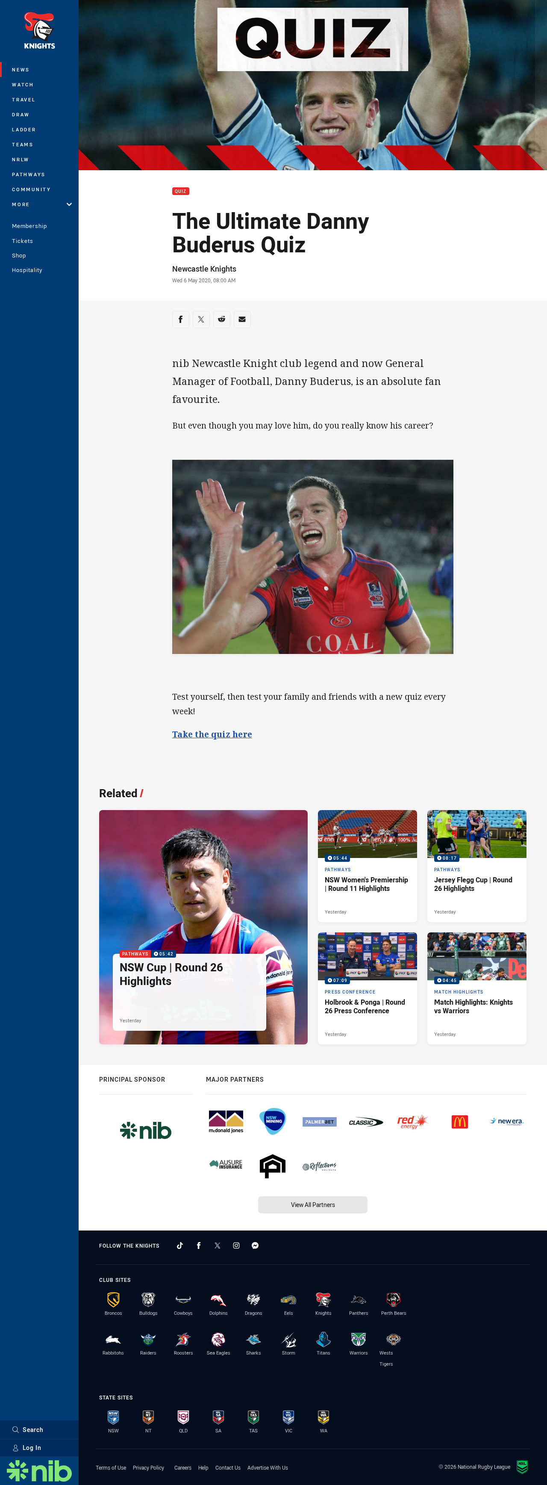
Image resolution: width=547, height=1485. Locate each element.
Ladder (24, 129)
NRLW (20, 159)
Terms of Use (111, 1467)
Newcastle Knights (204, 268)
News (21, 69)
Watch (23, 84)
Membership (29, 226)
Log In (32, 1448)
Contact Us (228, 1467)
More (21, 204)
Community (31, 189)
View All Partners (313, 1205)
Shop (19, 255)
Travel (24, 99)
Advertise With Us (267, 1467)
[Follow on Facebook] (198, 1245)
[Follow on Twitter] (217, 1245)
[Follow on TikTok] (179, 1245)
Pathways (29, 174)
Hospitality (27, 270)
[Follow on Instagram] (236, 1245)
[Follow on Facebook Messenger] (255, 1245)
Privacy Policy (148, 1467)
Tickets (22, 241)
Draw (21, 114)
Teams (23, 144)
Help (203, 1467)
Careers (182, 1467)
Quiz (181, 191)
